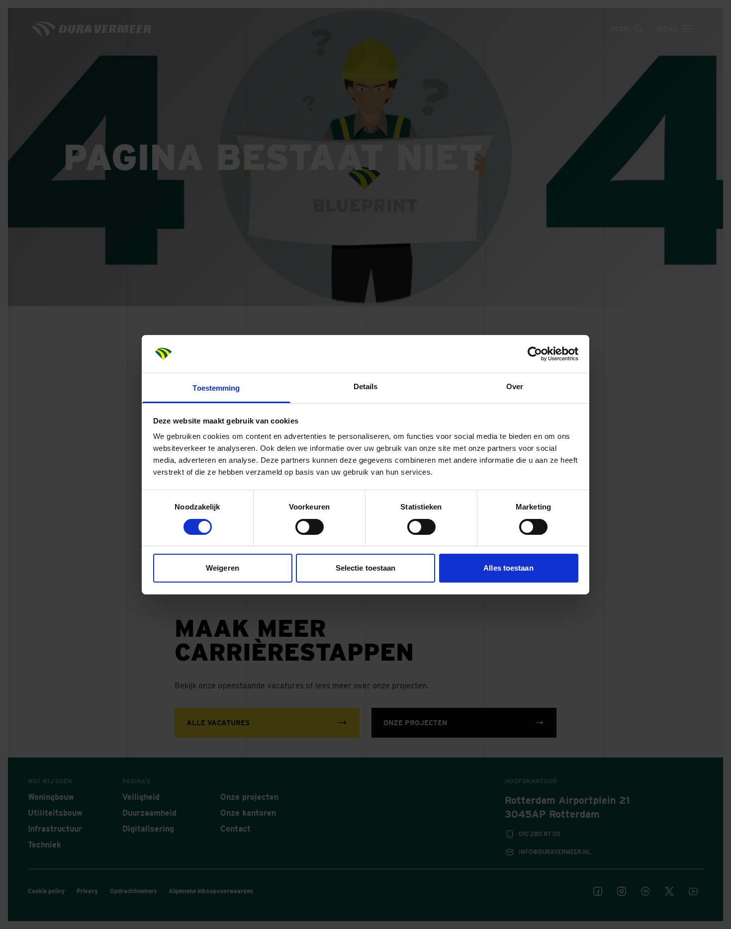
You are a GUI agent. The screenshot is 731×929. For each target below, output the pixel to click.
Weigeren (222, 568)
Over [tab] (514, 386)
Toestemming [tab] (216, 388)
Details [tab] (366, 386)
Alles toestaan (508, 568)
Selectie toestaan (366, 568)
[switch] (309, 527)
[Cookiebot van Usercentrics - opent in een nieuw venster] (534, 353)
